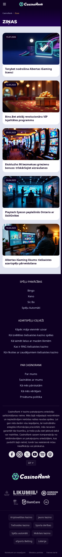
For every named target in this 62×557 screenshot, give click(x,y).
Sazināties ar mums (31, 379)
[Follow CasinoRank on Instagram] (19, 454)
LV (29, 462)
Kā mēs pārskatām (31, 385)
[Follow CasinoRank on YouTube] (35, 454)
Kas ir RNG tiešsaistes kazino (31, 346)
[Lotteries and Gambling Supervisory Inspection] (7, 493)
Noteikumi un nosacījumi (15, 552)
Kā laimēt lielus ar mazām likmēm (31, 341)
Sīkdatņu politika (36, 552)
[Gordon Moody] (49, 493)
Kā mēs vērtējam (31, 391)
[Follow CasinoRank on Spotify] (42, 454)
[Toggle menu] (4, 4)
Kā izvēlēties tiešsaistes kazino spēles (31, 335)
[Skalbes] (15, 502)
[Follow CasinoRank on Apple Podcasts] (50, 454)
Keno (31, 296)
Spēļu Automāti (31, 308)
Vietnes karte (51, 552)
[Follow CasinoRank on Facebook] (12, 454)
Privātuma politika (31, 397)
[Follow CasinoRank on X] (27, 454)
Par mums (31, 374)
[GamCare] (31, 502)
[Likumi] (25, 493)
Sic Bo (31, 302)
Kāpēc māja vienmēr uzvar (31, 329)
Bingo (31, 290)
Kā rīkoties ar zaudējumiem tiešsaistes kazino (31, 352)
